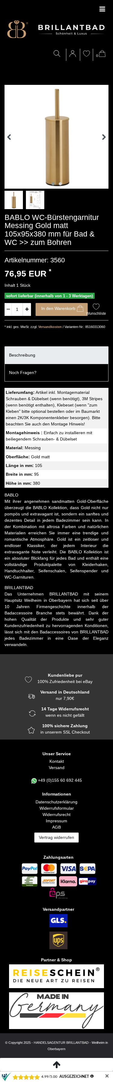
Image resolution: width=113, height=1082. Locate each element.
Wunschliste (96, 313)
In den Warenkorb (58, 308)
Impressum (56, 820)
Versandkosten (49, 327)
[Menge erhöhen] (27, 309)
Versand (56, 767)
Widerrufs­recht (56, 814)
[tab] (56, 355)
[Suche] (58, 54)
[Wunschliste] (86, 54)
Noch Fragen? (22, 372)
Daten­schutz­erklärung (56, 801)
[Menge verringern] (8, 309)
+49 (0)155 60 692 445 (60, 780)
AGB (56, 827)
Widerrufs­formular (56, 808)
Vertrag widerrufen (56, 837)
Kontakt (56, 761)
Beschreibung (22, 355)
